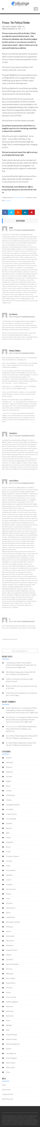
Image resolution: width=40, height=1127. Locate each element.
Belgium (8, 781)
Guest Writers (6, 27)
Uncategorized (11, 1053)
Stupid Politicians (11, 1034)
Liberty (8, 912)
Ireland (8, 894)
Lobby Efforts (10, 917)
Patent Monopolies (12, 964)
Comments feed (7, 1094)
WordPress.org (7, 1099)
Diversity (9, 828)
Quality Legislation (12, 1002)
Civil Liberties (10, 795)
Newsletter (10, 945)
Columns (9, 800)
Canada (8, 790)
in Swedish (8, 200)
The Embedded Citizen (19, 197)
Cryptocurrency (11, 814)
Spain (7, 1030)
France (8, 851)
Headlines (14, 27)
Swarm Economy (11, 1039)
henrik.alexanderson (8, 29)
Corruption (9, 809)
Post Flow (9, 988)
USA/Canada (10, 1067)
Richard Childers (15, 350)
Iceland (8, 880)
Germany (9, 861)
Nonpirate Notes (11, 950)
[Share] (5, 212)
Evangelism (9, 842)
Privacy (19, 27)
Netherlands (10, 936)
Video (8, 1072)
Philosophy (9, 973)
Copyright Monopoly (12, 805)
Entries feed (6, 1089)
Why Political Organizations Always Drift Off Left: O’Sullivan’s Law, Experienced (21, 729)
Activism (8, 758)
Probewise (34, 1124)
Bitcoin (8, 786)
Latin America (10, 908)
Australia (9, 776)
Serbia (8, 1020)
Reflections (10, 1011)
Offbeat (8, 955)
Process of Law (11, 997)
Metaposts (9, 927)
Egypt (8, 833)
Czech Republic (11, 819)
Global (8, 866)
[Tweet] (11, 212)
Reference (9, 1006)
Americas (9, 767)
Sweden (8, 1049)
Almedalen (9, 762)
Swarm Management (13, 1044)
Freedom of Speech (12, 856)
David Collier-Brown (13, 708)
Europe (8, 837)
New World (10, 941)
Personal (9, 969)
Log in (4, 1085)
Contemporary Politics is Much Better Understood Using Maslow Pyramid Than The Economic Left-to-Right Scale (21, 665)
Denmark (9, 823)
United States (10, 1063)
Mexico (8, 931)
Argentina (9, 772)
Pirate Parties (10, 983)
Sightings (9, 1025)
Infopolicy (9, 884)
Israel (8, 898)
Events (8, 847)
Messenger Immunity (13, 922)
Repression (10, 1016)
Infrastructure (11, 889)
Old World (9, 959)
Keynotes (9, 903)
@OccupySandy (14, 586)
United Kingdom (11, 1058)
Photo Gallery (10, 978)
